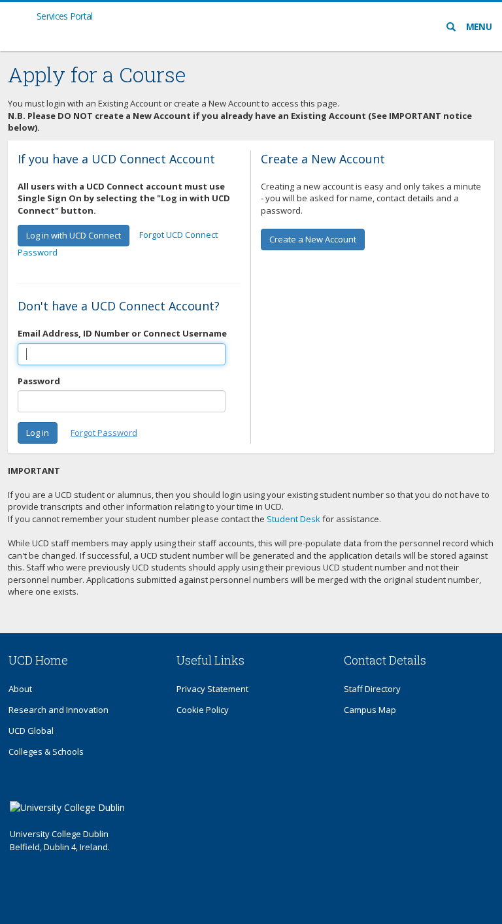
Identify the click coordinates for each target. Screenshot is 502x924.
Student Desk (293, 519)
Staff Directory (372, 689)
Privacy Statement (212, 689)
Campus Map (370, 710)
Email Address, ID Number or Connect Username (122, 333)
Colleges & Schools (46, 751)
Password (39, 381)
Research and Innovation (58, 710)
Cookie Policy (202, 710)
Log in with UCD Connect (73, 235)
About (20, 689)
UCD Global (31, 730)
